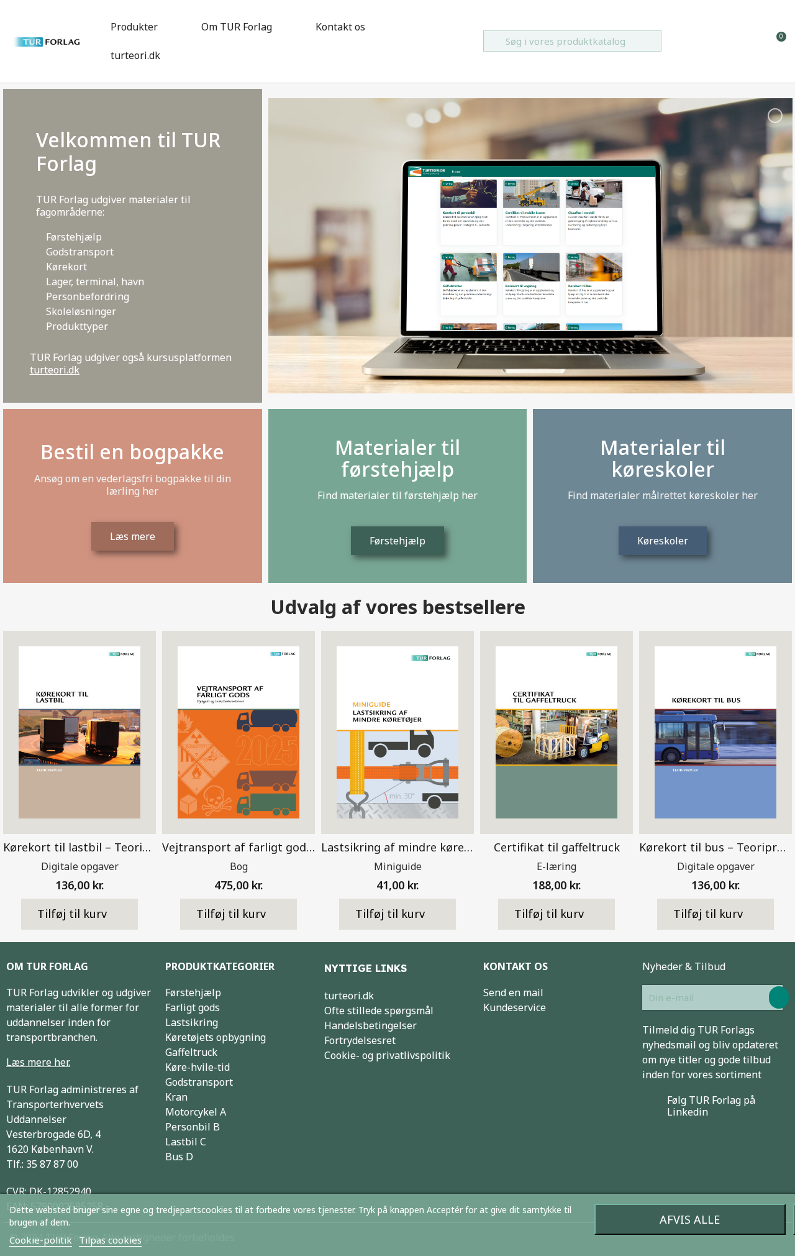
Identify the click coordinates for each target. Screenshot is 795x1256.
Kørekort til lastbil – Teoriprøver (90, 847)
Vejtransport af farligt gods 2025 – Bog (267, 847)
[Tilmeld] (779, 997)
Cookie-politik (40, 1240)
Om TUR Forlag (236, 27)
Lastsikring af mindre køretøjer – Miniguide (438, 847)
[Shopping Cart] (776, 41)
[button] (79, 914)
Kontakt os (340, 27)
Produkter (134, 27)
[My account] (756, 41)
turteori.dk (135, 55)
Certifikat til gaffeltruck (557, 847)
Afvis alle (690, 1219)
